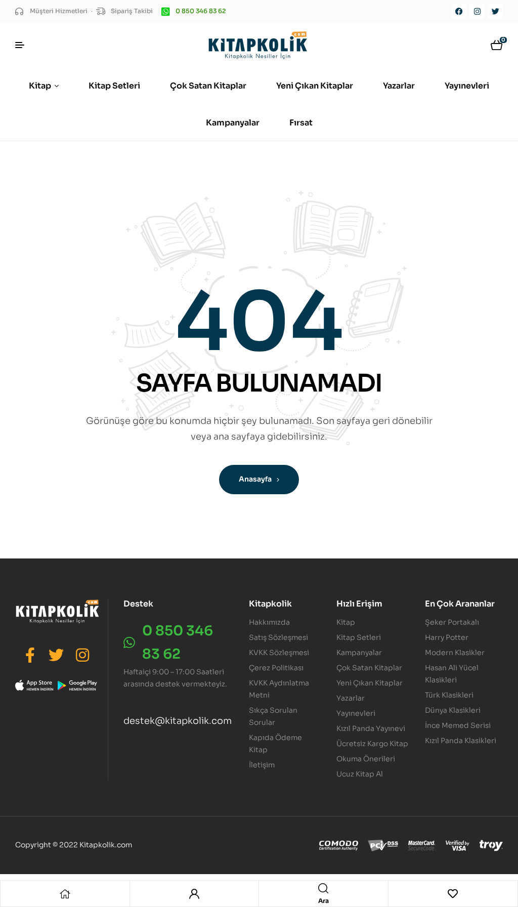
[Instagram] (477, 11)
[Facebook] (458, 11)
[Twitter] (495, 11)
